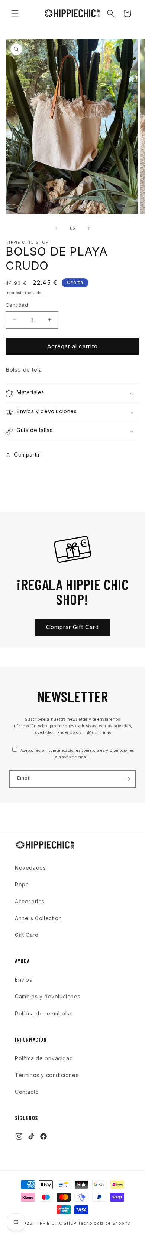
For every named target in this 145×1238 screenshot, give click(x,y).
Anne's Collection (38, 918)
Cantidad (17, 305)
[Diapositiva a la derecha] (89, 228)
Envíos (23, 980)
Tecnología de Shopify (104, 1223)
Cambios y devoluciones (47, 996)
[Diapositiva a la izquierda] (56, 228)
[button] (15, 13)
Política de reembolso (44, 1013)
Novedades (30, 868)
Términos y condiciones (46, 1075)
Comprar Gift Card (72, 626)
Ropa (22, 884)
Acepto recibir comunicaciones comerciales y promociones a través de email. (76, 753)
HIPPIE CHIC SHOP (56, 1223)
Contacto (27, 1092)
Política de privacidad (44, 1058)
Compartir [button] (27, 454)
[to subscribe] (127, 779)
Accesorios (30, 901)
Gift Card (26, 935)
